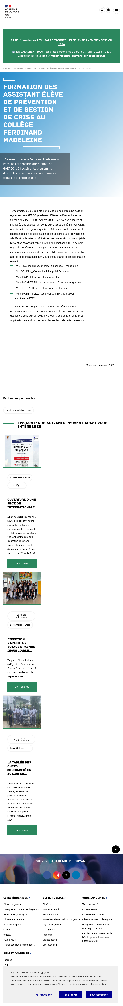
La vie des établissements (18, 410)
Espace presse (89, 909)
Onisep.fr (7, 934)
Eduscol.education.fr (13, 919)
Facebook (8, 959)
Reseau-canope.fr (12, 924)
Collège (17, 485)
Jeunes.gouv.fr (50, 939)
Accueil (6, 68)
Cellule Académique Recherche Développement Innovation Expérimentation (97, 937)
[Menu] (116, 10)
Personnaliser (43, 995)
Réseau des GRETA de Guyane (97, 919)
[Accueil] (12, 11)
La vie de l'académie (20, 477)
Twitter (6, 964)
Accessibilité (108, 10)
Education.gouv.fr (12, 904)
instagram (57, 875)
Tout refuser (70, 995)
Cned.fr (7, 929)
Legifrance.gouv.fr (52, 924)
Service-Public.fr (51, 914)
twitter (66, 875)
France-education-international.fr (19, 944)
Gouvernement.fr (51, 909)
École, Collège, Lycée (20, 624)
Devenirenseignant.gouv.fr (16, 914)
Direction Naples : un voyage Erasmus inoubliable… (21, 645)
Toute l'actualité (90, 904)
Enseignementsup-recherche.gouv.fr (21, 909)
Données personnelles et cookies (89, 980)
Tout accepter (99, 995)
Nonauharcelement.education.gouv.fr (61, 919)
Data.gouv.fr (49, 929)
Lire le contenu (22, 563)
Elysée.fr (47, 904)
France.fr (47, 934)
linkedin (76, 875)
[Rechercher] (102, 10)
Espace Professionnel (93, 914)
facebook (47, 875)
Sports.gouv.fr (50, 944)
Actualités (18, 68)
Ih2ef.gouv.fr (9, 939)
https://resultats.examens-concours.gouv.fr (78, 56)
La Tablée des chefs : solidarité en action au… (19, 768)
